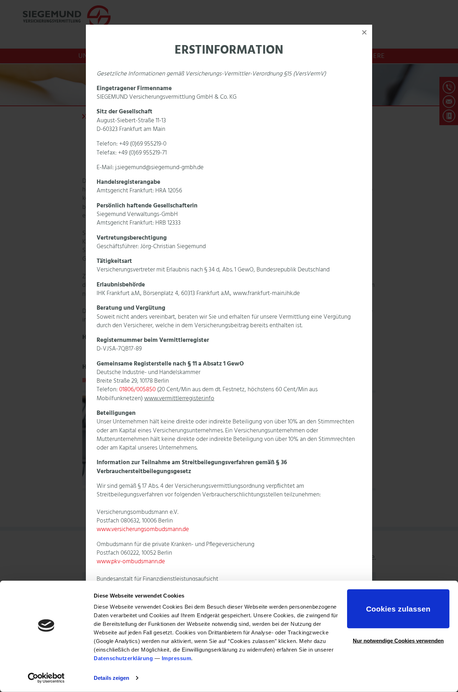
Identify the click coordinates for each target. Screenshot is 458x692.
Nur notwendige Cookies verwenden (398, 640)
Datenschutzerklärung (123, 658)
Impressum (176, 658)
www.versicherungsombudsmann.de (143, 529)
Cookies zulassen (398, 609)
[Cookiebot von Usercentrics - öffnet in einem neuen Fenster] (46, 678)
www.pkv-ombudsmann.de (131, 561)
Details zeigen (111, 678)
